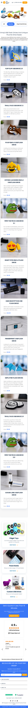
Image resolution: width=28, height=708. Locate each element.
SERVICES (3, 683)
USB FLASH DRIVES (5, 679)
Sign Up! (24, 674)
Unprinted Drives (22, 24)
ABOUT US (4, 687)
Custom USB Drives (14, 592)
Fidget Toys (14, 538)
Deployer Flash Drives (14, 378)
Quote (25, 2)
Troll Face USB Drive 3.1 (14, 105)
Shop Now (13, 545)
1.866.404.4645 (18, 2)
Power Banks (14, 566)
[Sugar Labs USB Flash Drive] (14, 480)
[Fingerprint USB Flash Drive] (14, 326)
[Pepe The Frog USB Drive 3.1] (14, 208)
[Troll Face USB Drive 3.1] (14, 93)
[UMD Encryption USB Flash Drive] (14, 288)
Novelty (10, 24)
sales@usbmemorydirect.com (14, 612)
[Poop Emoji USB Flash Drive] (14, 130)
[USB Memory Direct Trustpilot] (13, 695)
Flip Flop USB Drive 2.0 (14, 69)
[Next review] (25, 649)
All (4, 24)
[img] (14, 628)
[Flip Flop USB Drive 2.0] (14, 56)
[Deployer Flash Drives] (14, 365)
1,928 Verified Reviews (14, 630)
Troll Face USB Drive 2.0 (14, 416)
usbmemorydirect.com (15, 706)
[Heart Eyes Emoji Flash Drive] (14, 248)
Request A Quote (14, 615)
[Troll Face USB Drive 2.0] (14, 404)
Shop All (12, 597)
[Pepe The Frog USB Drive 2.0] (14, 442)
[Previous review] (2, 649)
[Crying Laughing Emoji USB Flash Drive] (14, 168)
